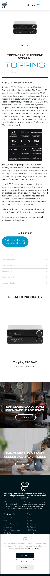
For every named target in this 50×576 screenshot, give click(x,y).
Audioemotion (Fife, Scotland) (14, 295)
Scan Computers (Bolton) (12, 306)
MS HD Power (32, 530)
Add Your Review (9, 72)
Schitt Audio (31, 524)
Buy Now (26, 417)
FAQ (5, 521)
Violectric (30, 533)
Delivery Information (11, 518)
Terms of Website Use (11, 530)
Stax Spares (31, 527)
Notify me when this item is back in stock (15, 242)
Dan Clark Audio (33, 521)
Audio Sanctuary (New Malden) (15, 303)
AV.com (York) (7, 291)
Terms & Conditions (10, 524)
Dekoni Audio (32, 518)
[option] (25, 27)
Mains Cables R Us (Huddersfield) (15, 299)
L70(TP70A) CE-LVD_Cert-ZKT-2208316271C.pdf (23, 288)
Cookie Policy (8, 533)
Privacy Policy (8, 527)
